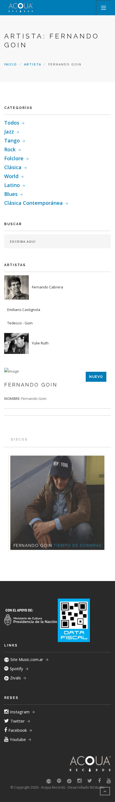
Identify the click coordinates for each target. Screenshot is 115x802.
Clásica (12, 167)
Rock (10, 149)
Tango (12, 140)
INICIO (10, 64)
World (11, 176)
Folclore (13, 158)
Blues (11, 194)
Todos (11, 122)
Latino (12, 185)
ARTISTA (32, 64)
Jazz (9, 131)
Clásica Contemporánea (33, 203)
